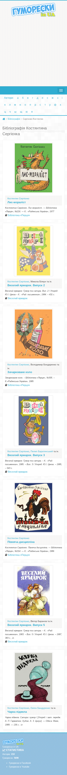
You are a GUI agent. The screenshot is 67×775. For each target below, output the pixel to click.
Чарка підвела (17, 711)
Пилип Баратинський (42, 451)
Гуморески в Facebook (20, 763)
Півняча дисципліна (20, 542)
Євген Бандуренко (40, 708)
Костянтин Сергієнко (18, 198)
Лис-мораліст (16, 202)
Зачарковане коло (19, 372)
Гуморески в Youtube (19, 767)
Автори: (8, 97)
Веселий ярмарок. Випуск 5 (26, 625)
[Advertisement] (33, 51)
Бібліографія (14, 119)
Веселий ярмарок (17, 298)
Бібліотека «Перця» (19, 215)
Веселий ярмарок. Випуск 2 (26, 285)
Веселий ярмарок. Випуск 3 (26, 455)
